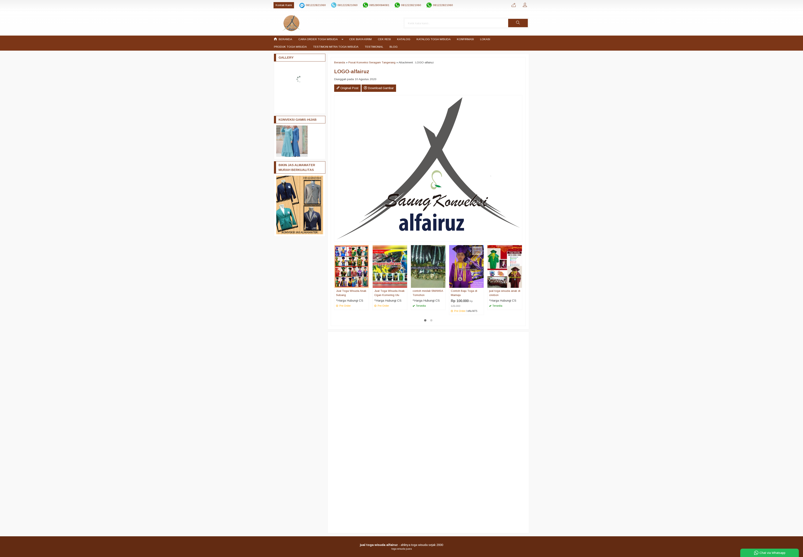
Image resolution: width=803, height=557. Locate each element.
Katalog (403, 39)
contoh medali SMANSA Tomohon (428, 293)
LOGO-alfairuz (351, 71)
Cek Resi (384, 39)
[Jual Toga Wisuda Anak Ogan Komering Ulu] (390, 266)
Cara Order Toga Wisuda (318, 39)
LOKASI (485, 39)
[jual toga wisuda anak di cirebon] (504, 266)
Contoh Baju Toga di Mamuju (464, 293)
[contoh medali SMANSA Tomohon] (428, 266)
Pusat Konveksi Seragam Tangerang (371, 62)
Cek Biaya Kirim (360, 39)
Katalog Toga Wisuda (434, 39)
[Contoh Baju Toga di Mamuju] (466, 266)
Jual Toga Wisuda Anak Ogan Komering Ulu (389, 293)
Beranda (285, 39)
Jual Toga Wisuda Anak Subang (351, 293)
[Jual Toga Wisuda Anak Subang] (351, 266)
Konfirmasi (465, 39)
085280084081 (379, 5)
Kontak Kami (284, 5)
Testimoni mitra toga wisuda (335, 46)
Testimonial (374, 46)
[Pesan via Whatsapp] (513, 5)
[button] (518, 23)
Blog (394, 46)
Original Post (349, 88)
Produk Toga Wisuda (290, 46)
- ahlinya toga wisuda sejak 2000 (401, 545)
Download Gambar (380, 88)
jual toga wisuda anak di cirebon (504, 293)
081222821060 (316, 5)
